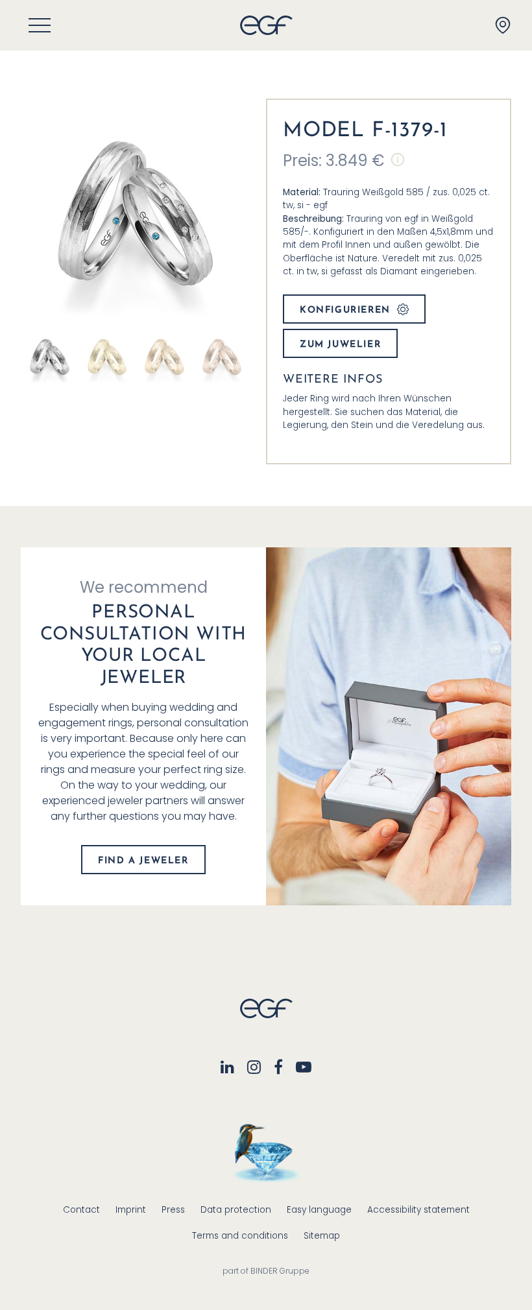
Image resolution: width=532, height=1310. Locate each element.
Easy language (319, 1210)
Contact (81, 1210)
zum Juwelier (340, 345)
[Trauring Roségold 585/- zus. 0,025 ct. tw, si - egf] (164, 356)
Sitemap (322, 1236)
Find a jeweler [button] (143, 861)
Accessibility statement (418, 1210)
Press (173, 1210)
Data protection (235, 1210)
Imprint (130, 1210)
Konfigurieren (345, 310)
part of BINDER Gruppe (266, 1270)
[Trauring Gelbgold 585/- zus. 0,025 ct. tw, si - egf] (107, 356)
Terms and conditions (240, 1236)
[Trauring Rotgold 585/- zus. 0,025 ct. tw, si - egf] (222, 356)
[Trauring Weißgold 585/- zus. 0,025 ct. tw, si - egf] (50, 356)
